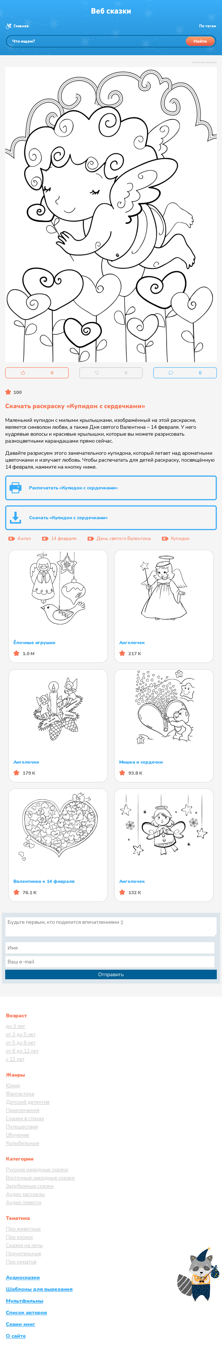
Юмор (13, 1085)
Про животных (23, 1228)
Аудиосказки (23, 1277)
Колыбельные (22, 1143)
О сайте (16, 1335)
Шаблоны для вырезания (39, 1289)
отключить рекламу (204, 62)
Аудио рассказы (25, 1194)
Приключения (22, 1110)
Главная (21, 26)
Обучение (17, 1134)
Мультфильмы (24, 1300)
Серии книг (20, 1324)
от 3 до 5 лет (21, 1034)
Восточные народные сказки (40, 1177)
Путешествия (22, 1126)
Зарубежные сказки (30, 1185)
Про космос (19, 1237)
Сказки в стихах (25, 1118)
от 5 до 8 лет (21, 1042)
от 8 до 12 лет (22, 1050)
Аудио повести (23, 1202)
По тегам (207, 26)
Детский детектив (27, 1101)
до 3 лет (15, 1026)
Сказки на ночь (24, 1245)
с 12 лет (15, 1059)
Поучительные (23, 1253)
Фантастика (20, 1093)
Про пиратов (21, 1261)
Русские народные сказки (37, 1169)
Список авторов (26, 1312)
